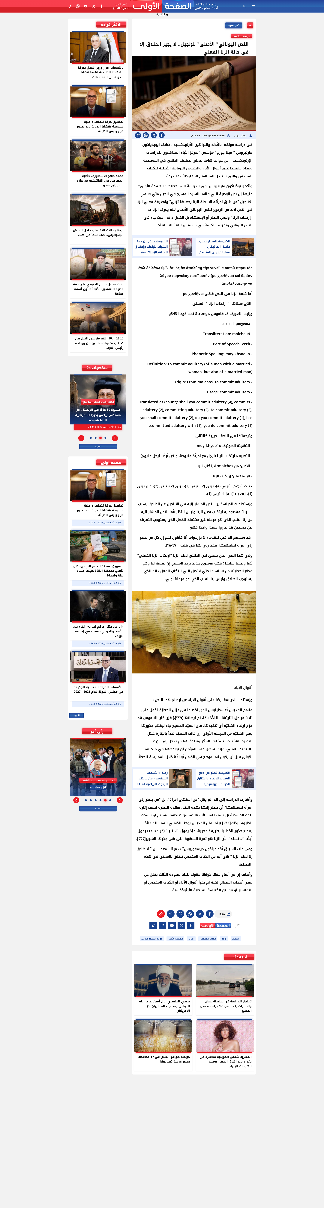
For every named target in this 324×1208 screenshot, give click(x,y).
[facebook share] (162, 135)
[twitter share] (154, 135)
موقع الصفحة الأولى (151, 939)
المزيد (98, 446)
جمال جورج (241, 135)
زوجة (224, 939)
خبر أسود (234, 25)
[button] (115, 438)
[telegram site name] (172, 925)
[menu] (253, 6)
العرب (191, 939)
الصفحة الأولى (175, 939)
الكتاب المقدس (208, 939)
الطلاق (235, 939)
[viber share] (138, 135)
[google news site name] (190, 925)
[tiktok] (153, 925)
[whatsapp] (161, 914)
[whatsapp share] (146, 135)
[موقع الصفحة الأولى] (162, 6)
